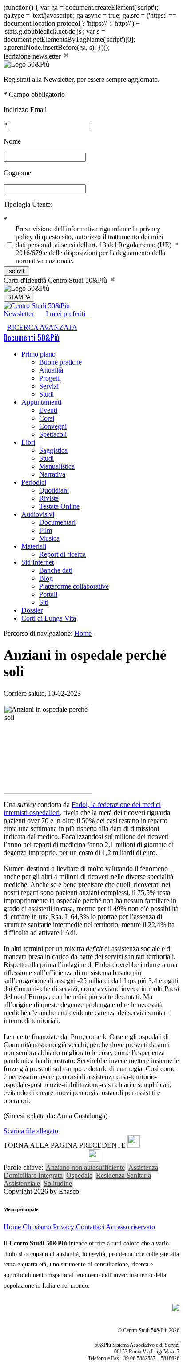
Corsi (46, 418)
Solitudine (58, 1183)
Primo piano (38, 354)
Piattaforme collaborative (74, 586)
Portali (48, 594)
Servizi (49, 386)
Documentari (57, 522)
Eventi (48, 410)
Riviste (49, 498)
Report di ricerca (62, 554)
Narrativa (52, 474)
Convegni (53, 426)
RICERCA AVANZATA (42, 327)
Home (83, 633)
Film (45, 530)
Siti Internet (37, 562)
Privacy (63, 1227)
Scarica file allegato (31, 1131)
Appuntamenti (41, 402)
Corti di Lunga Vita (48, 618)
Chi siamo (37, 1227)
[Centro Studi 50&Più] (37, 305)
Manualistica (57, 466)
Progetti (50, 378)
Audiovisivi (37, 514)
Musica (49, 538)
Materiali (33, 546)
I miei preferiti (68, 313)
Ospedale (79, 1175)
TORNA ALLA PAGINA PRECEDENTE (65, 1145)
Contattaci (90, 1227)
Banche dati (55, 570)
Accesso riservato (130, 1227)
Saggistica (53, 450)
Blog (46, 578)
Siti (43, 602)
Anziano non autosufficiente (85, 1167)
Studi (46, 394)
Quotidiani (54, 490)
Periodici (33, 482)
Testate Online (59, 506)
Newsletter (19, 313)
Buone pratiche (60, 362)
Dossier (32, 610)
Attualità (51, 370)
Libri (28, 442)
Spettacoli (53, 434)
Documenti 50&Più (32, 337)
